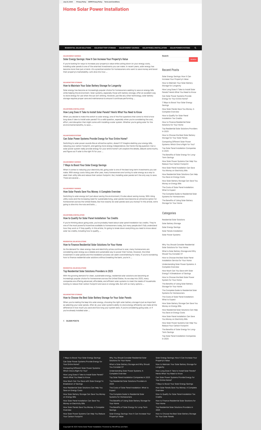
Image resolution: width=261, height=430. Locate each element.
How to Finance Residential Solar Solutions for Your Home (92, 244)
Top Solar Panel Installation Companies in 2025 (129, 377)
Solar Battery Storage (105, 48)
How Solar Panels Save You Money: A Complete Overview (92, 191)
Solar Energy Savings (129, 48)
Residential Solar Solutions (78, 48)
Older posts (72, 321)
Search (165, 56)
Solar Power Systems (180, 48)
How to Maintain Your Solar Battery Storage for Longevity (92, 85)
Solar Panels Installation (154, 48)
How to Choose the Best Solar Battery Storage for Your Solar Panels (97, 297)
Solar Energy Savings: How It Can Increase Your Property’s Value (95, 59)
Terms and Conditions (112, 2)
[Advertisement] (130, 30)
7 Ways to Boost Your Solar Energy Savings (84, 165)
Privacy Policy (81, 2)
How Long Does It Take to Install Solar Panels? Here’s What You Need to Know (102, 112)
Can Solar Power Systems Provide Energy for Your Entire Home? (95, 138)
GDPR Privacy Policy (95, 2)
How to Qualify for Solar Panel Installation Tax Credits (90, 218)
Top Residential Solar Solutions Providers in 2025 (88, 271)
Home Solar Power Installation (96, 9)
